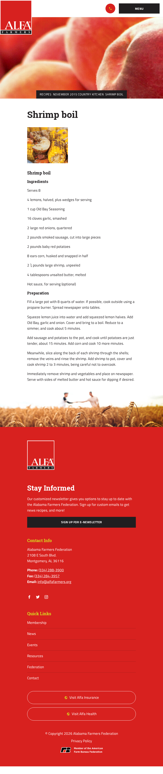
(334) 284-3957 (47, 576)
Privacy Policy (81, 741)
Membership (36, 622)
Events (32, 645)
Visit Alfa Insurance (84, 697)
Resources (35, 656)
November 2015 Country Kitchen (78, 94)
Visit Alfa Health (84, 714)
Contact (33, 678)
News (31, 633)
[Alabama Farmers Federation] (40, 455)
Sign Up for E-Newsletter (81, 522)
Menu (139, 8)
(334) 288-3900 (110, 8)
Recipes (46, 94)
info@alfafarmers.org (54, 581)
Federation (35, 667)
